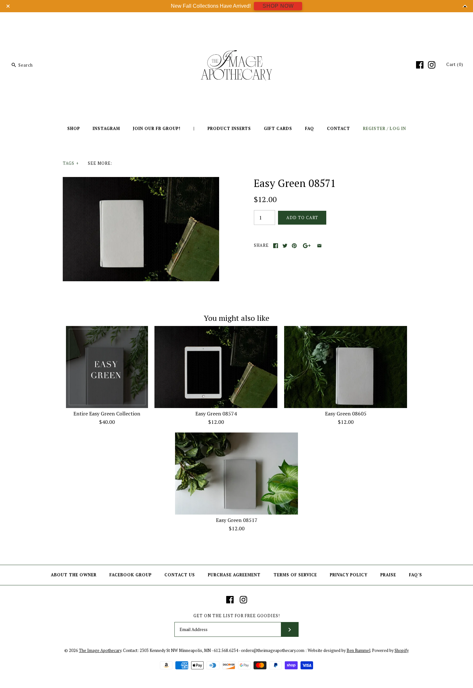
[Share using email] (319, 245)
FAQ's (415, 575)
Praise (388, 575)
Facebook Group (130, 575)
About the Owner (74, 575)
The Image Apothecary (100, 650)
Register (374, 128)
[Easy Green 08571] (141, 180)
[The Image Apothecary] (236, 21)
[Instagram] (431, 65)
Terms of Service (295, 575)
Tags (71, 163)
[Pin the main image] (294, 245)
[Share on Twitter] (285, 245)
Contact (338, 128)
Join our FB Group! (157, 128)
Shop (73, 128)
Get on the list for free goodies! (236, 615)
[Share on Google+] (306, 245)
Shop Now (278, 6)
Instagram (106, 128)
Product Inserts (229, 128)
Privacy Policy (348, 575)
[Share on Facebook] (275, 245)
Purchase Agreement (234, 575)
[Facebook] (419, 65)
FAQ (309, 128)
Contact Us (179, 575)
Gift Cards (278, 128)
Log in (398, 128)
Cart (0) (454, 64)
